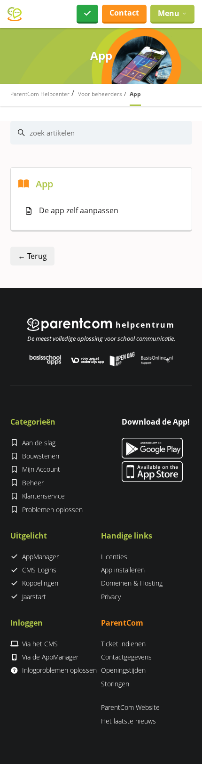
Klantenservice (43, 495)
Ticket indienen (123, 643)
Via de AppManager (50, 656)
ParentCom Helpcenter (40, 94)
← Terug (32, 256)
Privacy (111, 596)
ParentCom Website (130, 707)
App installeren (123, 569)
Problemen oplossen (52, 509)
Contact (124, 13)
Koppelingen (40, 583)
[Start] (15, 14)
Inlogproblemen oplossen (59, 670)
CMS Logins (39, 569)
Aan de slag (38, 442)
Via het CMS (40, 643)
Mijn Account (41, 469)
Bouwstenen (40, 455)
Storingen (115, 683)
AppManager (40, 556)
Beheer (33, 482)
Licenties (114, 556)
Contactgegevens (126, 656)
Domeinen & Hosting (132, 583)
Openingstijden (123, 670)
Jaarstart (34, 596)
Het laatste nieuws (128, 720)
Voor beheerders (100, 94)
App (135, 94)
